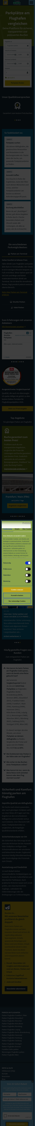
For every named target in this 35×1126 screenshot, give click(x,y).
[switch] (28, 569)
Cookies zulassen (17, 590)
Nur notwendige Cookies (17, 601)
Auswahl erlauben (17, 595)
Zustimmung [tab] (7, 529)
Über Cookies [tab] (27, 529)
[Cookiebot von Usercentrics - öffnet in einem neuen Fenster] (23, 523)
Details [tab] (17, 529)
